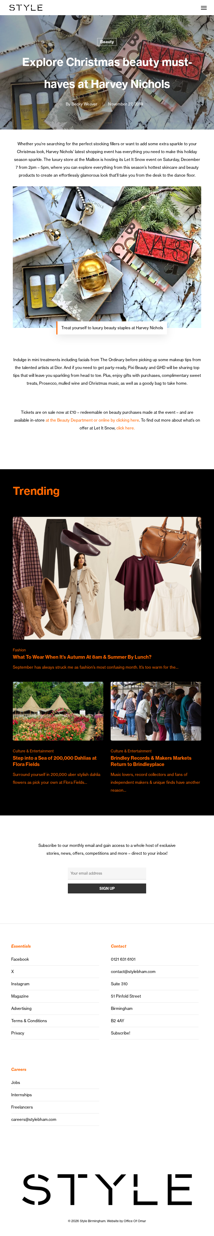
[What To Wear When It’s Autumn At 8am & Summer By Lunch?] (107, 594)
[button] (204, 7)
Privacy (17, 1033)
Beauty (107, 41)
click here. (125, 428)
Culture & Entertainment (33, 751)
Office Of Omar (135, 1221)
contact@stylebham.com (133, 971)
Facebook (20, 959)
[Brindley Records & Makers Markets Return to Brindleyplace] (156, 738)
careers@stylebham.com (33, 1119)
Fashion (19, 650)
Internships (21, 1094)
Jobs (15, 1082)
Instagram (20, 983)
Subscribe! (120, 1033)
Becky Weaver (84, 104)
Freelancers (22, 1107)
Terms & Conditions (29, 1020)
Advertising (21, 1008)
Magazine (20, 996)
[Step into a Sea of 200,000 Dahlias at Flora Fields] (58, 734)
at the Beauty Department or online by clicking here (92, 420)
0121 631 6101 (123, 959)
